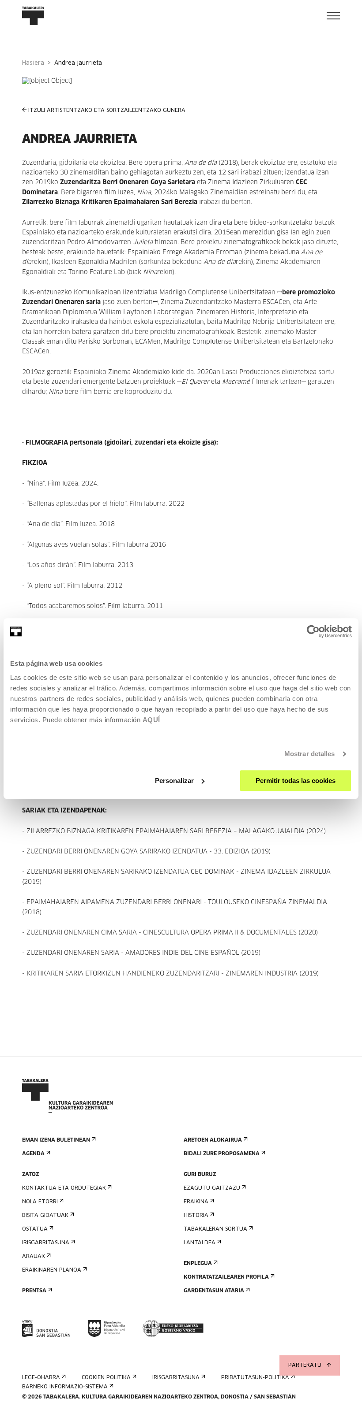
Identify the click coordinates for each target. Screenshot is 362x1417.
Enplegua (198, 1263)
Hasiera (33, 63)
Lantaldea (199, 1243)
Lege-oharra (41, 1377)
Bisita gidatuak (45, 1215)
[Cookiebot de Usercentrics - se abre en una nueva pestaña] (313, 631)
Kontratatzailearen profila (226, 1277)
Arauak (33, 1256)
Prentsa (34, 1291)
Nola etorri (40, 1202)
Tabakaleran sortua (215, 1229)
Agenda (33, 1154)
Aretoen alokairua (213, 1140)
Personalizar (174, 780)
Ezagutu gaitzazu (212, 1188)
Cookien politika (106, 1377)
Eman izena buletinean (56, 1140)
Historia (196, 1215)
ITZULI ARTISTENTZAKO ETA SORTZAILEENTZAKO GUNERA (106, 110)
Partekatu (304, 1365)
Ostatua (35, 1229)
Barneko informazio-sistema (65, 1387)
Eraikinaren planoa (51, 1270)
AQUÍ (151, 719)
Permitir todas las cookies (296, 780)
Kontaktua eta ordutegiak (64, 1188)
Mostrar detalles (309, 753)
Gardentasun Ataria (214, 1291)
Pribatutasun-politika (255, 1377)
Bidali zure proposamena (222, 1154)
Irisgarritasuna (45, 1243)
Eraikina (196, 1202)
